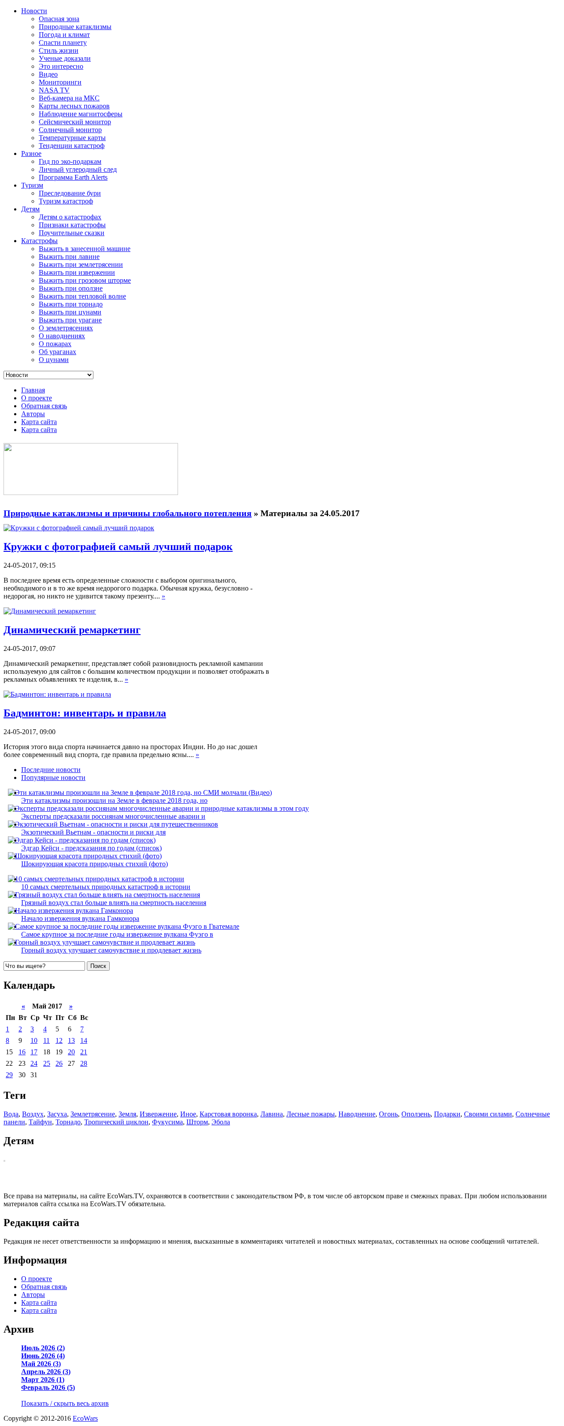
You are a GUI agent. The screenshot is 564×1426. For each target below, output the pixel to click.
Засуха (57, 1114)
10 (33, 1040)
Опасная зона (59, 18)
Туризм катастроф (66, 201)
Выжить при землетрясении (81, 264)
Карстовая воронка (228, 1114)
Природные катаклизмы (75, 26)
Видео (48, 74)
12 (59, 1040)
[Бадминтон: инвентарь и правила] (57, 694)
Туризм (32, 185)
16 (22, 1052)
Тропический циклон (116, 1122)
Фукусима (167, 1122)
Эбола (221, 1122)
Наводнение (356, 1114)
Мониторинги (60, 82)
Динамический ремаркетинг (72, 629)
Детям (30, 209)
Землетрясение (92, 1114)
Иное (188, 1114)
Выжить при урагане (70, 320)
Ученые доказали (65, 58)
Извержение (158, 1114)
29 (9, 1075)
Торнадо (68, 1122)
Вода (11, 1114)
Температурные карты (72, 137)
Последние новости (51, 769)
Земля (127, 1114)
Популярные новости (53, 777)
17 (33, 1052)
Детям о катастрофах (70, 217)
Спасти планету (63, 42)
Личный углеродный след (78, 169)
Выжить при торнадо (71, 304)
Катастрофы (39, 240)
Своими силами (488, 1114)
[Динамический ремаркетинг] (50, 611)
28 (83, 1063)
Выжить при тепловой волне (82, 296)
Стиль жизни (58, 50)
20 (71, 1052)
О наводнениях (62, 336)
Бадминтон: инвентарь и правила (85, 713)
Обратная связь (44, 406)
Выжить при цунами (70, 312)
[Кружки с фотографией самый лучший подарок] (79, 528)
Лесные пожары (310, 1114)
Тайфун (40, 1122)
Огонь (388, 1114)
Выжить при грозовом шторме (85, 280)
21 (83, 1052)
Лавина (271, 1114)
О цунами (54, 359)
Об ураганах (57, 351)
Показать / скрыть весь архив (65, 1403)
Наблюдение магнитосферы (80, 114)
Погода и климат (64, 34)
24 (33, 1063)
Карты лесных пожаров (74, 106)
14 (83, 1040)
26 (59, 1063)
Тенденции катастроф (71, 145)
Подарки (447, 1114)
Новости (34, 11)
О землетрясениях (66, 328)
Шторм (197, 1122)
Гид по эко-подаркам (70, 161)
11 (46, 1040)
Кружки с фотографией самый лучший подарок (118, 546)
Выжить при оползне (71, 288)
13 (71, 1040)
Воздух (33, 1114)
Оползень (415, 1114)
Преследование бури (70, 193)
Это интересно (61, 66)
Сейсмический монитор (75, 122)
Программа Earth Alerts (73, 177)
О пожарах (55, 343)
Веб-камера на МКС (69, 98)
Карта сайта (39, 421)
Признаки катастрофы (72, 225)
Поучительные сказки (71, 232)
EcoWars (85, 1418)
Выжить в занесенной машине (84, 248)
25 (46, 1063)
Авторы (33, 413)
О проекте (36, 398)
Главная (33, 390)
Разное (31, 153)
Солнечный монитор (70, 129)
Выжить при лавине (69, 256)
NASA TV (54, 90)
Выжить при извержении (77, 272)
